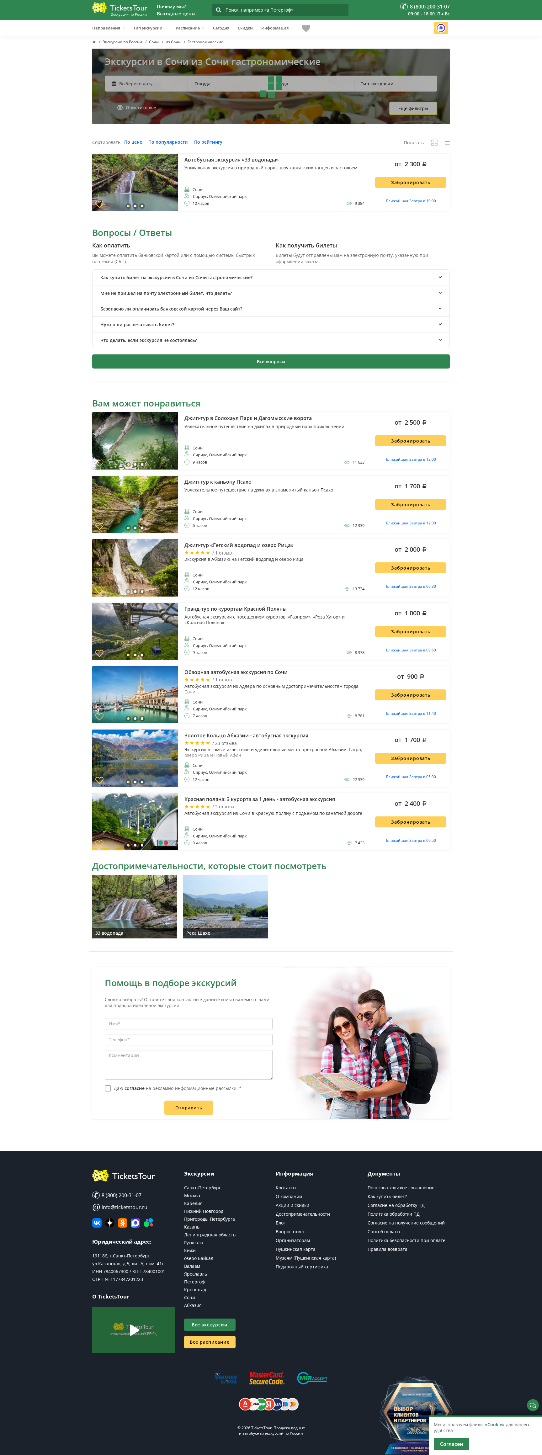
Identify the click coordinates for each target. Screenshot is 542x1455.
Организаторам (293, 1240)
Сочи (189, 1297)
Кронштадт (196, 1290)
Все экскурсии (210, 1325)
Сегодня (221, 28)
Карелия (193, 1203)
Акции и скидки (292, 1205)
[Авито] (148, 1223)
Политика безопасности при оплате (406, 1240)
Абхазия (193, 1305)
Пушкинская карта (296, 1249)
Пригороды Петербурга (209, 1219)
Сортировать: (107, 142)
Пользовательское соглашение (401, 1188)
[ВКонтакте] (97, 1223)
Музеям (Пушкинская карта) (306, 1258)
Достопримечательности (303, 1214)
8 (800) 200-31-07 (120, 1195)
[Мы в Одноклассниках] (122, 1223)
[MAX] (135, 1223)
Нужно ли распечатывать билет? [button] (137, 324)
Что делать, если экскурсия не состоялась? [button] (148, 340)
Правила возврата (387, 1249)
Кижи (190, 1250)
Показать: (414, 143)
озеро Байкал (198, 1258)
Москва (192, 1195)
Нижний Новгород (203, 1211)
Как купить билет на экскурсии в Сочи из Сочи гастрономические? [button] (176, 277)
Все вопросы (271, 361)
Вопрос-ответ (290, 1232)
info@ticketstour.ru (119, 1207)
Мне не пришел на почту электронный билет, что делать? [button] (166, 293)
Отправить (188, 1108)
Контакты (286, 1188)
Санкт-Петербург (202, 1188)
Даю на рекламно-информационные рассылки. (178, 1088)
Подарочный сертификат (303, 1267)
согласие (135, 1088)
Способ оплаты (384, 1232)
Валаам (192, 1266)
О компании (289, 1196)
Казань (191, 1227)
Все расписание (210, 1342)
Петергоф (194, 1282)
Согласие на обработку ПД (396, 1205)
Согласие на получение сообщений (406, 1223)
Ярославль (195, 1274)
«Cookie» (495, 1424)
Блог (280, 1223)
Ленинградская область (210, 1235)
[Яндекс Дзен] (109, 1223)
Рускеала (193, 1242)
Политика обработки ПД (394, 1214)
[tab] (271, 277)
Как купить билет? (387, 1196)
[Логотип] (119, 7)
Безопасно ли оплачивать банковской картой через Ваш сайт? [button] (171, 309)
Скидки (245, 28)
